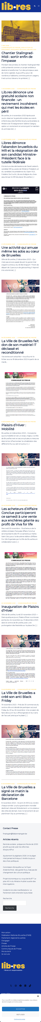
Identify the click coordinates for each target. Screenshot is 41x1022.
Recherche (7, 898)
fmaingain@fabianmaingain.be (15, 834)
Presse (4, 943)
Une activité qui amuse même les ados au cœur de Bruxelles (20, 251)
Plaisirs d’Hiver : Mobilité (13, 427)
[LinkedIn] (25, 986)
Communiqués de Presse (10, 47)
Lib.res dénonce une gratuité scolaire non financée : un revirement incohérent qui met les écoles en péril (19, 101)
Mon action (5, 933)
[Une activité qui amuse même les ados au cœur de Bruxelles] (20, 213)
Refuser (21, 1014)
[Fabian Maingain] (16, 6)
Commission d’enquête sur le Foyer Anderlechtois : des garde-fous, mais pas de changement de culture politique (20, 870)
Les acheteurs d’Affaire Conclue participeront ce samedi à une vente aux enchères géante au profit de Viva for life (20, 516)
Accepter (20, 1009)
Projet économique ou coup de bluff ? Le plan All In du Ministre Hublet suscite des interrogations (19, 881)
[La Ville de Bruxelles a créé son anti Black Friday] (20, 660)
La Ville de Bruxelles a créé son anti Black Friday (18, 696)
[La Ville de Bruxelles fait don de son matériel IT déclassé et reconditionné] (20, 307)
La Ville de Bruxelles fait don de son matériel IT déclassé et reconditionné (20, 346)
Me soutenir (6, 951)
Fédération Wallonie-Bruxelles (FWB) (16, 935)
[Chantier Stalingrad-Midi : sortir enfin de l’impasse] (20, 31)
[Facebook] (20, 986)
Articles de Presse (8, 946)
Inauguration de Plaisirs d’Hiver (20, 608)
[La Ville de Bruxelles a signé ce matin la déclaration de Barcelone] (20, 752)
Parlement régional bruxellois (23, 49)
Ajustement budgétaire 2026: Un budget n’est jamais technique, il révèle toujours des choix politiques (19, 858)
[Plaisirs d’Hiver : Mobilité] (20, 394)
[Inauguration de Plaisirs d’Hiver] (20, 575)
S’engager (5, 941)
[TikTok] (30, 986)
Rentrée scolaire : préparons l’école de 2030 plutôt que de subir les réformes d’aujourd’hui (20, 847)
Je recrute (5, 954)
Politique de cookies (19, 1019)
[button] (38, 996)
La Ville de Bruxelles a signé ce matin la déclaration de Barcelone (18, 793)
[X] (11, 986)
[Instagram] (16, 986)
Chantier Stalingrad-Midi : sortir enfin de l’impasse (17, 57)
